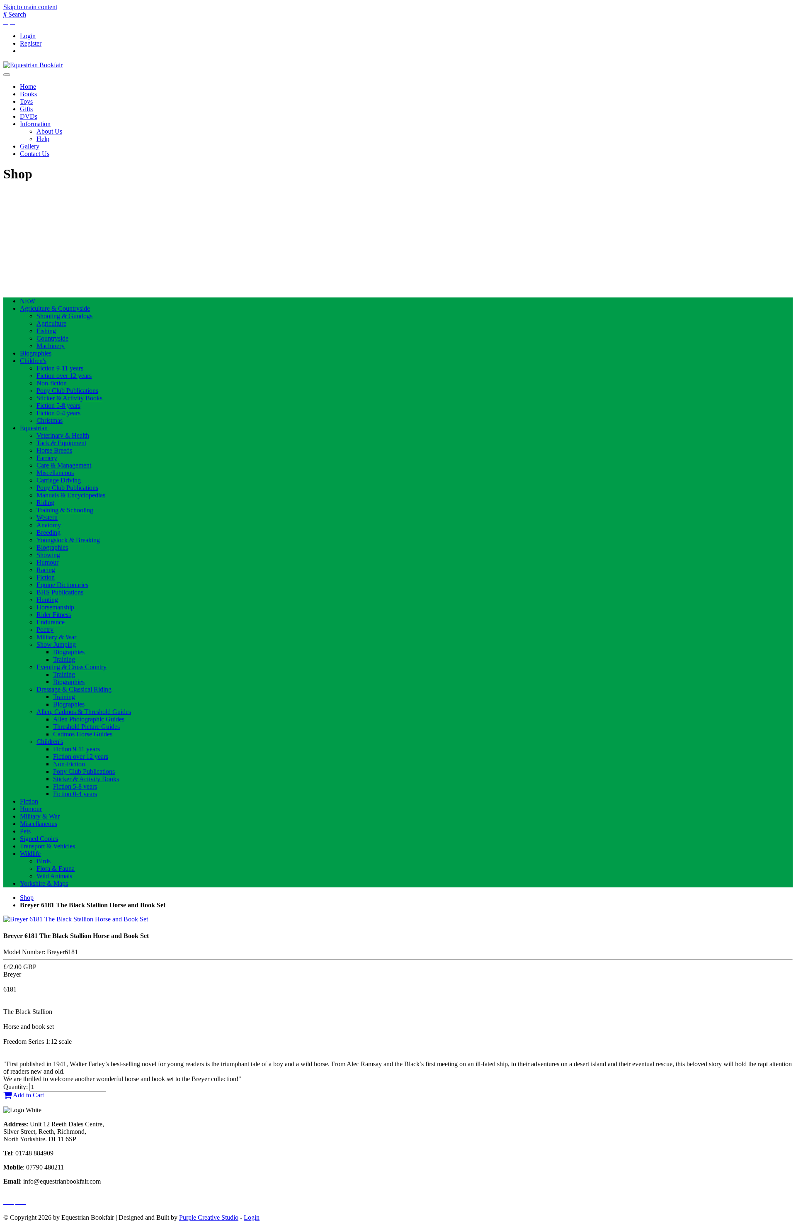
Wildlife (30, 853)
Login (28, 35)
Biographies (35, 353)
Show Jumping (56, 644)
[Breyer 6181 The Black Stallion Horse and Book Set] (75, 919)
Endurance (50, 622)
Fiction (45, 577)
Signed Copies (39, 838)
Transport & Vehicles (47, 846)
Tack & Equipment (61, 442)
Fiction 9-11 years (59, 368)
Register (30, 43)
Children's (33, 360)
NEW (27, 301)
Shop (27, 897)
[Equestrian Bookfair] (33, 64)
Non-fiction (51, 383)
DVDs (28, 116)
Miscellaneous (55, 472)
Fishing (46, 330)
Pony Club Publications (67, 390)
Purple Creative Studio (208, 1217)
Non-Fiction (69, 764)
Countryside (52, 338)
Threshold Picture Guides (86, 726)
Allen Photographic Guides (88, 719)
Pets (25, 831)
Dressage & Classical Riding (74, 689)
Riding (45, 502)
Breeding (48, 532)
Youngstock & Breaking (68, 539)
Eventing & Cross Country (71, 666)
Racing (45, 569)
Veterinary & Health (62, 435)
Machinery (50, 345)
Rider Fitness (53, 614)
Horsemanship (55, 607)
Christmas (49, 420)
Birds (43, 861)
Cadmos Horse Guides (82, 734)
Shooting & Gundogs (64, 315)
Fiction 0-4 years (58, 413)
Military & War (56, 637)
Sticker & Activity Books (69, 398)
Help (42, 138)
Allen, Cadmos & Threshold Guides (83, 711)
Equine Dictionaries (62, 584)
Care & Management (63, 465)
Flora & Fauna (55, 868)
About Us (49, 131)
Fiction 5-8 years (58, 405)
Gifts (26, 108)
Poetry (44, 629)
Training (64, 659)
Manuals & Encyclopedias (70, 495)
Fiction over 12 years (64, 375)
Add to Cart (28, 1095)
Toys (26, 101)
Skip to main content (30, 6)
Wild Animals (54, 876)
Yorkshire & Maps (44, 883)
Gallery (29, 146)
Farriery (46, 457)
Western (47, 517)
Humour (47, 562)
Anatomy (48, 525)
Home (28, 86)
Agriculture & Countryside (55, 308)
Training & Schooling (64, 510)
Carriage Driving (58, 480)
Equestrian (34, 427)
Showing (48, 554)
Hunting (47, 599)
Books (28, 93)
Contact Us (34, 153)
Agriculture (51, 323)
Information (35, 123)
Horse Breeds (54, 450)
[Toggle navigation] (6, 74)
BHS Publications (59, 592)
